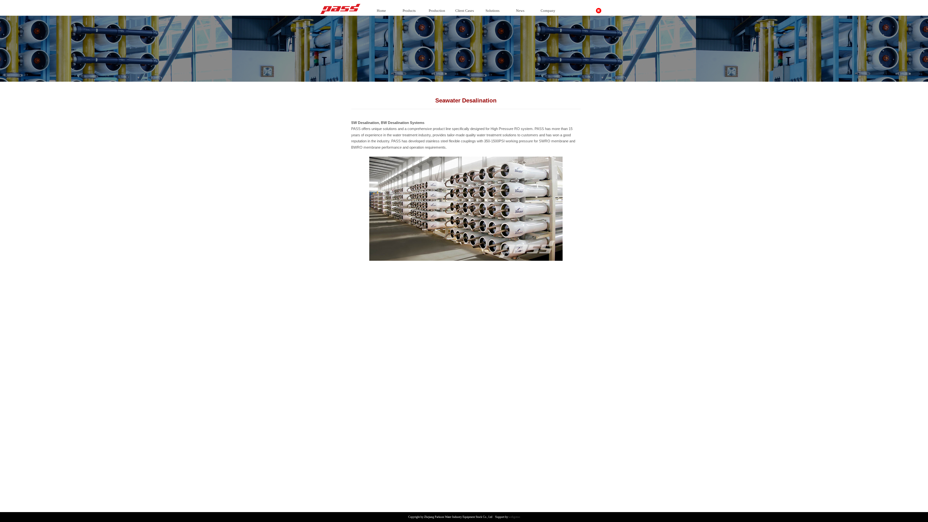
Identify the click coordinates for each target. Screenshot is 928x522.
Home (381, 11)
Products (409, 11)
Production (437, 11)
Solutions (493, 11)
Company (548, 11)
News (520, 11)
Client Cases (464, 11)
